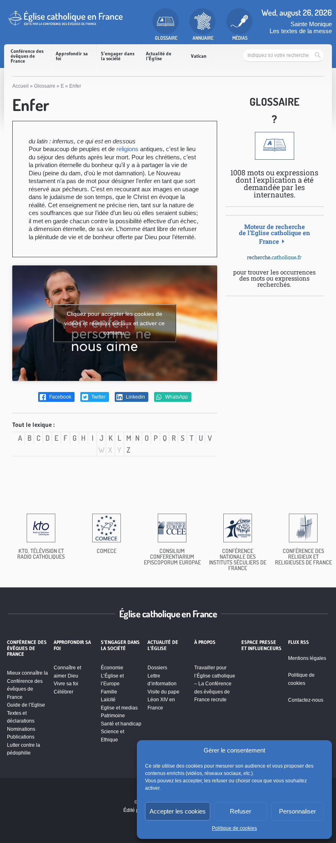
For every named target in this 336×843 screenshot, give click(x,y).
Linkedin (135, 397)
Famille (109, 692)
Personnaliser (297, 811)
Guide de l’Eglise (26, 705)
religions (127, 148)
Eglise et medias (119, 708)
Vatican (199, 56)
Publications (20, 737)
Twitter (98, 397)
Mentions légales (307, 658)
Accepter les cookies (178, 811)
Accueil (20, 86)
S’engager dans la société (117, 55)
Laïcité (108, 699)
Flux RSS (298, 642)
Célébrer (63, 692)
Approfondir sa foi (72, 55)
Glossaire (44, 86)
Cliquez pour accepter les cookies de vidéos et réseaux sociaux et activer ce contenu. (114, 322)
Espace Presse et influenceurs (261, 645)
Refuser (240, 811)
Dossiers (157, 668)
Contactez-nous (305, 700)
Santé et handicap (121, 724)
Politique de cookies (234, 828)
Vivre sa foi (66, 684)
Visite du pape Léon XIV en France (163, 700)
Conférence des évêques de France (27, 56)
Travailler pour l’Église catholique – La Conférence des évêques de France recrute (214, 683)
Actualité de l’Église (158, 55)
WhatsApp (176, 397)
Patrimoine (113, 715)
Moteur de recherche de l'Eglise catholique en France (274, 233)
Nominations (21, 729)
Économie (112, 668)
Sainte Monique (311, 23)
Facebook (59, 397)
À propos (205, 642)
